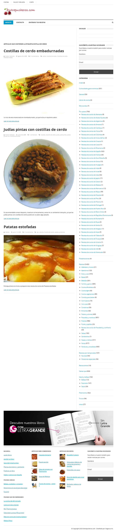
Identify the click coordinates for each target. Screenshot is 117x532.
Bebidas (84, 281)
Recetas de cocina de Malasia (91, 185)
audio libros (8, 455)
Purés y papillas (86, 324)
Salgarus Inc (109, 529)
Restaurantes (83, 365)
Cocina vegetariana (87, 294)
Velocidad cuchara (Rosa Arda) (14, 513)
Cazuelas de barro (45, 455)
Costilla (43, 135)
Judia (57, 135)
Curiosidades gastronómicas (88, 89)
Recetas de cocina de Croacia (91, 141)
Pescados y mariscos (88, 317)
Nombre (82, 54)
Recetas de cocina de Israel (90, 171)
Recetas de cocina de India (90, 168)
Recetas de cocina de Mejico (90, 192)
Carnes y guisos (86, 284)
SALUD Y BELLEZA (19, 2)
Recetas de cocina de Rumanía (91, 219)
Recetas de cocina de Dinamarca (92, 148)
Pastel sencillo (43, 462)
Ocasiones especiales (88, 359)
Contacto (20, 22)
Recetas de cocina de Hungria (91, 165)
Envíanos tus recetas (37, 22)
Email (81, 62)
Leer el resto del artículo (11, 121)
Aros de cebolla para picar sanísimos (75, 478)
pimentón (62, 232)
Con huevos (85, 301)
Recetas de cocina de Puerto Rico (92, 209)
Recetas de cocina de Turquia (91, 239)
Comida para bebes (87, 297)
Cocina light (85, 291)
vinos (81, 404)
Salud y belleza (84, 377)
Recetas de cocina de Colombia (91, 135)
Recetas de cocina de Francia (91, 155)
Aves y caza (85, 274)
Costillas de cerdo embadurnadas (34, 50)
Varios (83, 343)
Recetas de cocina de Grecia (90, 161)
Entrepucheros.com (89, 529)
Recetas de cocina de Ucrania (91, 242)
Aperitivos (84, 270)
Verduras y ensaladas (88, 347)
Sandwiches (85, 337)
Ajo (38, 232)
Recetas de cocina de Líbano (90, 182)
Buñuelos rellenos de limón (74, 485)
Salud (83, 386)
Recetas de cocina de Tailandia (91, 235)
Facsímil (6, 492)
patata (56, 232)
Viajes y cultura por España (13, 475)
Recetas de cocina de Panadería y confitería (96, 328)
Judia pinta (63, 135)
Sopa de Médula (44, 477)
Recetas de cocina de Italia (90, 175)
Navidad (84, 356)
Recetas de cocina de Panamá (91, 195)
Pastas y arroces (86, 314)
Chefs (81, 83)
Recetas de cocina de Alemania (91, 114)
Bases (83, 277)
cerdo (44, 56)
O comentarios (34, 56)
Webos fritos (8, 521)
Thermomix (83, 393)
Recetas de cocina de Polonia (91, 202)
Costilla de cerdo (51, 56)
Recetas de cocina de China (90, 131)
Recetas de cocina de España (91, 151)
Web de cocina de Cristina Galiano (15, 517)
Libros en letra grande (11, 505)
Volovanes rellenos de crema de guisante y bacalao (74, 464)
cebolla (41, 232)
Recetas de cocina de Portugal (91, 205)
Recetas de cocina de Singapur (91, 229)
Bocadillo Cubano (73, 455)
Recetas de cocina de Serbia (90, 225)
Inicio (9, 22)
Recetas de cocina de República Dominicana (96, 215)
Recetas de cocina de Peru (90, 198)
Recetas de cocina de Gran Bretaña (93, 158)
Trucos (81, 399)
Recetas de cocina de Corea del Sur (93, 138)
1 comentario (33, 135)
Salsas (83, 333)
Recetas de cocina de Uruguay (91, 245)
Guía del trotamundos (11, 463)
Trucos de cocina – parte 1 (47, 485)
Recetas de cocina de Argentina (91, 121)
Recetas (81, 264)
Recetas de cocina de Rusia (90, 222)
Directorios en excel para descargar (15, 488)
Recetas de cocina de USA (89, 249)
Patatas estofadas (20, 226)
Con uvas (84, 304)
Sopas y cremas (86, 340)
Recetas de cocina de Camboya (91, 128)
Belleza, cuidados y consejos (13, 484)
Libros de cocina (84, 100)
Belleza (83, 380)
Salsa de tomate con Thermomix (46, 470)
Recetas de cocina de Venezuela (92, 252)
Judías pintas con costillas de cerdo (35, 129)
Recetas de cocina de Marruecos (92, 188)
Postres (83, 321)
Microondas (83, 106)
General (81, 94)
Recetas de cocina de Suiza (90, 232)
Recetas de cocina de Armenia (91, 124)
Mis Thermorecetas (10, 509)
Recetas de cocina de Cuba (90, 145)
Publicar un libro (9, 471)
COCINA (6, 2)
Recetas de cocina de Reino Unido (92, 212)
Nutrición (84, 383)
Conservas (84, 307)
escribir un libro (9, 459)
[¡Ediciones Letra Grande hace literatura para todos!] (58, 445)
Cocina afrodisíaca (87, 287)
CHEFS (31, 2)
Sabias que (82, 371)
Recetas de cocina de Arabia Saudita (93, 118)
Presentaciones (84, 259)
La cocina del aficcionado (12, 501)
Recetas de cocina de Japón (90, 178)
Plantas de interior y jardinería (14, 467)
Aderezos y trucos (87, 267)
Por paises (82, 112)
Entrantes (84, 311)
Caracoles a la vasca (73, 470)
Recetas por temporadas (87, 353)
